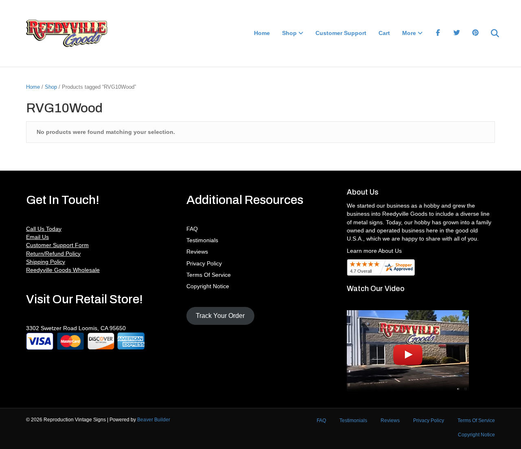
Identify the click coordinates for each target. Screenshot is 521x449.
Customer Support (340, 33)
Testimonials (202, 240)
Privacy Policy (204, 263)
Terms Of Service (208, 275)
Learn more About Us (374, 250)
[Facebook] (438, 33)
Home (262, 33)
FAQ (192, 229)
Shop (289, 33)
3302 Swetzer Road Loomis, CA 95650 (76, 328)
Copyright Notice (207, 286)
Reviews (197, 251)
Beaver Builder (153, 420)
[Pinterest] (475, 33)
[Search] (490, 33)
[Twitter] (456, 33)
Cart (384, 33)
